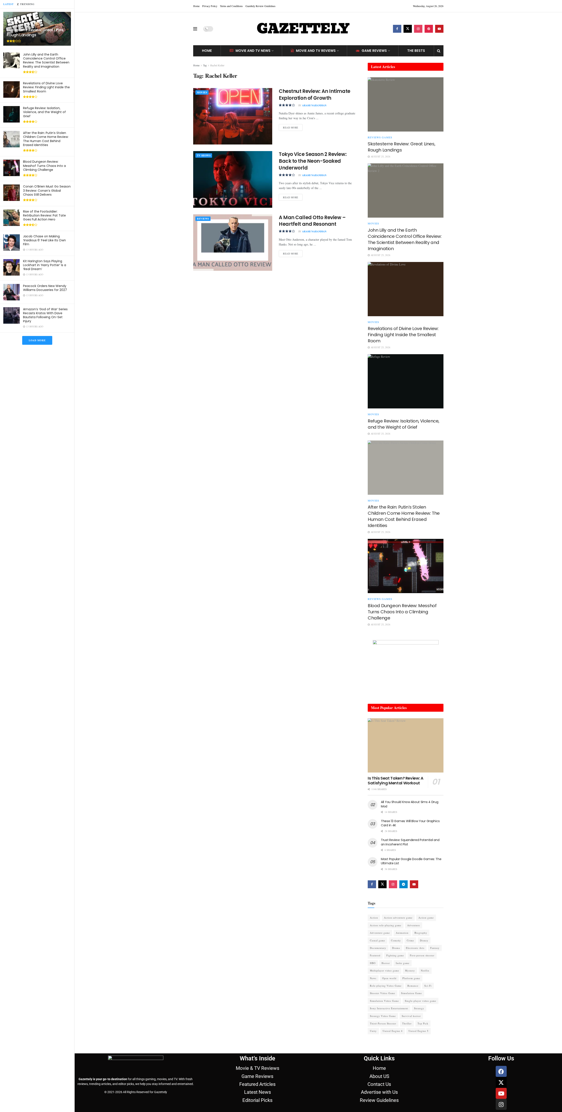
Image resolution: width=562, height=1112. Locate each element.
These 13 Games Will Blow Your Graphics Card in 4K (410, 823)
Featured (375, 955)
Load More (37, 340)
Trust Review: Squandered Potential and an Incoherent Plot (410, 842)
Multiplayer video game (384, 970)
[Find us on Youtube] (439, 29)
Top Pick (423, 1023)
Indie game (402, 963)
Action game (426, 917)
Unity (373, 1031)
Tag (205, 65)
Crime (410, 940)
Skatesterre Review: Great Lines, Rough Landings (35, 32)
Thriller (407, 1023)
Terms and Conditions (231, 6)
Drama (396, 948)
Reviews (203, 218)
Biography (420, 932)
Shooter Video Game (382, 993)
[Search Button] (438, 50)
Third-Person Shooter (383, 1023)
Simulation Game (411, 993)
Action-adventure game (398, 917)
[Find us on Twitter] (407, 29)
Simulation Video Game (384, 1000)
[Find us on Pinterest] (429, 29)
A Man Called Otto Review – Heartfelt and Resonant (312, 221)
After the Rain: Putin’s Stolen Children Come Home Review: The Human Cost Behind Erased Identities (45, 139)
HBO (373, 963)
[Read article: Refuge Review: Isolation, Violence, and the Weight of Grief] (405, 381)
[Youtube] (501, 1093)
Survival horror (411, 1016)
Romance (412, 985)
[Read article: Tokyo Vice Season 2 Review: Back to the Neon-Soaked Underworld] (232, 179)
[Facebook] (501, 1071)
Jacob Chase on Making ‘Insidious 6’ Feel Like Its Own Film (44, 240)
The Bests (416, 50)
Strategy (419, 1008)
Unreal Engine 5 (419, 1031)
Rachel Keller (217, 65)
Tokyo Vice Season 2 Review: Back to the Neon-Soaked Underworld (312, 161)
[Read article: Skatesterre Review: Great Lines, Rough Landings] (405, 104)
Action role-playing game (385, 925)
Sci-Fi (428, 985)
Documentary (378, 948)
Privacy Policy (209, 6)
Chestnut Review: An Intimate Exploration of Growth (314, 94)
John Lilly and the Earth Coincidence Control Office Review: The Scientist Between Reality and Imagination (46, 60)
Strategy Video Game (383, 1016)
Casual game (377, 940)
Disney (424, 940)
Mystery (410, 970)
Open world (389, 978)
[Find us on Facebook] (397, 29)
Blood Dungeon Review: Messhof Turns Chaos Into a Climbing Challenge (44, 165)
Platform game (411, 978)
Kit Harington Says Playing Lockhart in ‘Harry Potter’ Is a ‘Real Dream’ (44, 265)
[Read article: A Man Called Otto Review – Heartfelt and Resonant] (232, 242)
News (373, 978)
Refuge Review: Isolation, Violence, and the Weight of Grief (44, 112)
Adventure (413, 925)
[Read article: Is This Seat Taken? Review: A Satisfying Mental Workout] (405, 745)
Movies (202, 92)
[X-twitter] (501, 1082)
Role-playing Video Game (386, 985)
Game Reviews (374, 50)
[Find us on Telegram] (403, 884)
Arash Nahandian (314, 105)
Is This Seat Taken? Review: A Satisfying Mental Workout (395, 780)
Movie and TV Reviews (316, 50)
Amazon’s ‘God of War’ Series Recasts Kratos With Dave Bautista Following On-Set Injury (45, 315)
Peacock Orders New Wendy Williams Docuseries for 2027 (45, 288)
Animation (402, 932)
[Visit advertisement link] (405, 667)
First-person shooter (422, 955)
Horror (386, 963)
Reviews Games (380, 137)
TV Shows (204, 155)
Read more (293, 126)
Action (374, 917)
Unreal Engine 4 (393, 1031)
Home (196, 6)
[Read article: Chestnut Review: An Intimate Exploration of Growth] (232, 116)
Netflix (425, 970)
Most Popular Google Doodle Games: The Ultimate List (411, 861)
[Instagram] (501, 1104)
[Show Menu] (195, 28)
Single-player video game (420, 1000)
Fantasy (435, 948)
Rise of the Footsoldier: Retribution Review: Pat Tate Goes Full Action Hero (44, 215)
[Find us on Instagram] (418, 29)
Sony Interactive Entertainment (389, 1008)
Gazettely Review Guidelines (260, 6)
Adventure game (380, 932)
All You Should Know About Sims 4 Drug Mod (409, 804)
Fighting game (395, 955)
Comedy (396, 940)
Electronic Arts (415, 948)
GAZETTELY (303, 28)
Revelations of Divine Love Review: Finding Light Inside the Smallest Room (46, 87)
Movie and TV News (253, 50)
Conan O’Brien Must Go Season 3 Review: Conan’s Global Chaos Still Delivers (47, 190)
